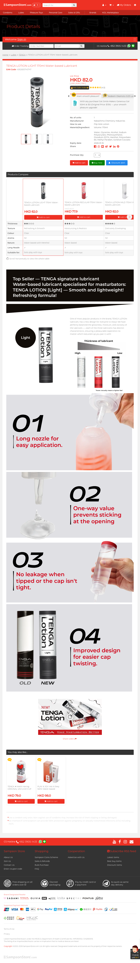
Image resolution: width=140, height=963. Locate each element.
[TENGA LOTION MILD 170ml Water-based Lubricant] (124, 190)
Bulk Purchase (42, 865)
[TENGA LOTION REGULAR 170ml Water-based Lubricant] (84, 190)
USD (73, 83)
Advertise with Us (76, 857)
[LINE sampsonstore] (133, 46)
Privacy (7, 934)
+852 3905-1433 (118, 46)
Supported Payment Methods (16, 905)
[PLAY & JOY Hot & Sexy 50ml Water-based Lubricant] (51, 772)
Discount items (114, 865)
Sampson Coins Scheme (46, 857)
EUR (78, 83)
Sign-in (21, 39)
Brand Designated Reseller (15, 894)
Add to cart (80, 163)
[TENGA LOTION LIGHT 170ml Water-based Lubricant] (43, 191)
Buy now (98, 163)
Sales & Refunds (42, 861)
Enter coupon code (13, 869)
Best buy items (114, 861)
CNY (83, 83)
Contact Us (9, 865)
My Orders (125, 5)
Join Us (7, 861)
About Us (8, 857)
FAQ (37, 869)
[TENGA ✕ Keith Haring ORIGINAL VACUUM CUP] (21, 772)
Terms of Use (9, 929)
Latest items (113, 857)
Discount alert (118, 163)
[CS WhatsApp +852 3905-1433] (128, 46)
